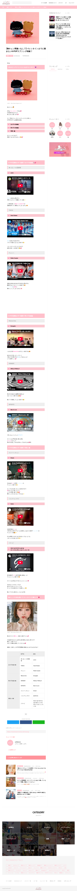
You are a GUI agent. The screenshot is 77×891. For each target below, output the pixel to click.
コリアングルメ (20, 778)
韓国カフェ (23, 872)
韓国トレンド (11, 850)
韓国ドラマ (10, 870)
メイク (64, 865)
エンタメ (19, 790)
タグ (66, 2)
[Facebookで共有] (45, 56)
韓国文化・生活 (29, 850)
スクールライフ (11, 839)
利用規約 (59, 880)
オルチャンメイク (51, 867)
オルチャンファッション (54, 870)
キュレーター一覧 (43, 880)
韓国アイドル (57, 865)
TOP (3, 7)
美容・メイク (9, 7)
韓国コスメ (23, 865)
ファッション (29, 839)
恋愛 (47, 839)
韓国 (9, 865)
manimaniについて (52, 2)
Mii (33, 766)
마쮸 (32, 790)
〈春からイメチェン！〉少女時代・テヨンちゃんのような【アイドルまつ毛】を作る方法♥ (31, 769)
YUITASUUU (26, 56)
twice (60, 867)
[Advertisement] (18, 149)
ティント (10, 872)
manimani (35, 778)
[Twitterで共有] (42, 56)
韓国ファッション (47, 865)
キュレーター (71, 2)
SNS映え (11, 827)
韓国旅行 (47, 850)
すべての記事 (44, 2)
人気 (65, 867)
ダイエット (67, 872)
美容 (68, 870)
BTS (63, 870)
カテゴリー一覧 (28, 880)
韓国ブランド (39, 872)
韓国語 (60, 872)
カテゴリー (61, 2)
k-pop (9, 867)
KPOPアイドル (48, 872)
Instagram (43, 870)
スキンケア (31, 872)
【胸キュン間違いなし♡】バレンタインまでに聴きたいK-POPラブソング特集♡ (31, 7)
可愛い (36, 870)
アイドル (18, 870)
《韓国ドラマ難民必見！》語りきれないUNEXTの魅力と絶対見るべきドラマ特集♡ (31, 793)
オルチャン (47, 827)
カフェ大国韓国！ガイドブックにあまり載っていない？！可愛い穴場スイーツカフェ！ (31, 781)
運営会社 (51, 880)
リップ (16, 872)
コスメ (15, 867)
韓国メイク (42, 867)
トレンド (35, 867)
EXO (55, 872)
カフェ (24, 870)
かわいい (30, 870)
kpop (29, 867)
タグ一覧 (35, 880)
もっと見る (67, 13)
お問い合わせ (66, 880)
